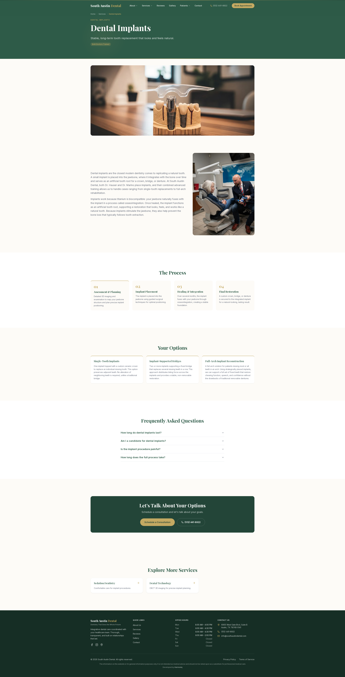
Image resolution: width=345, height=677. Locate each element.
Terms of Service (246, 659)
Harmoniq (178, 667)
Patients (184, 5)
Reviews (161, 5)
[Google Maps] (101, 644)
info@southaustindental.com (233, 636)
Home (93, 14)
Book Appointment (243, 5)
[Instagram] (96, 644)
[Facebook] (92, 644)
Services (146, 5)
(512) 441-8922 (193, 522)
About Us (137, 625)
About (132, 5)
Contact (198, 5)
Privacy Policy (229, 659)
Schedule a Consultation (157, 522)
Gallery (172, 5)
